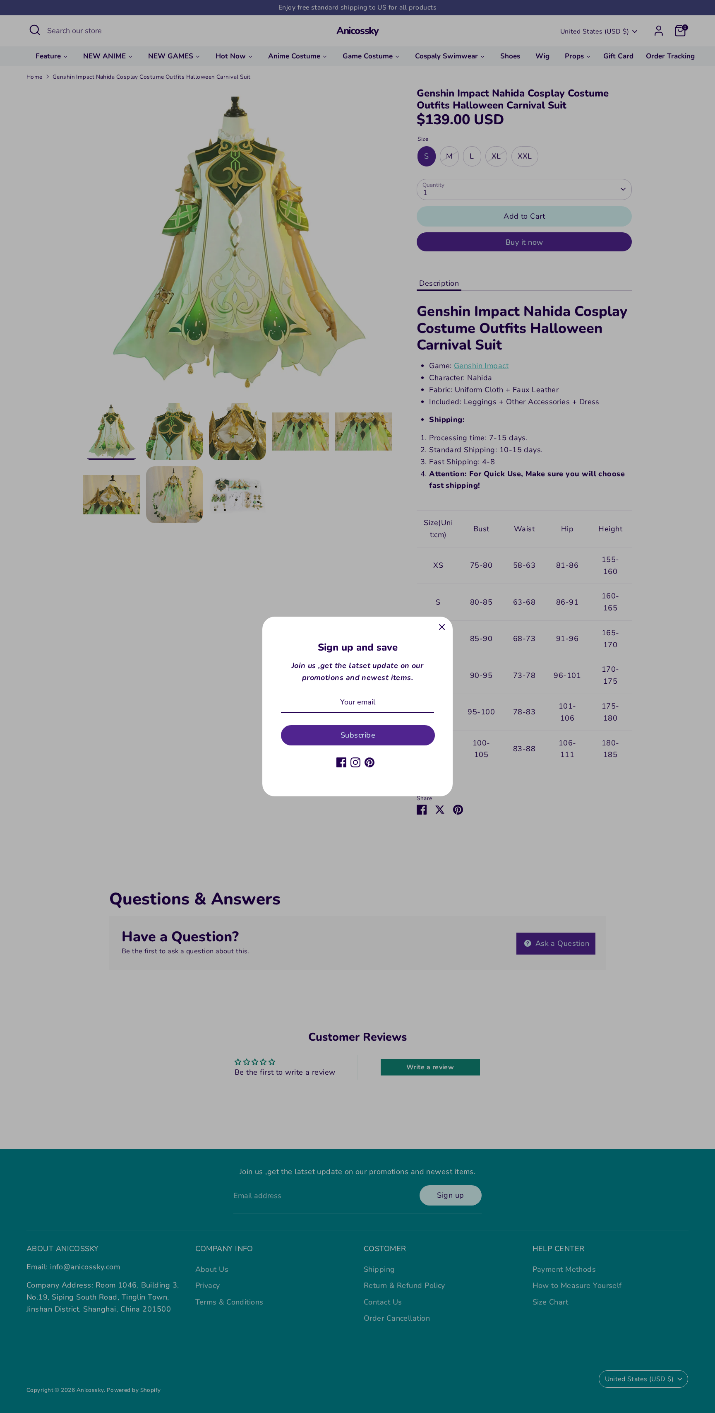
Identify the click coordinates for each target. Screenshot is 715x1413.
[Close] (442, 627)
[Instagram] (355, 762)
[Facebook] (341, 762)
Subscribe (358, 735)
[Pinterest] (369, 762)
